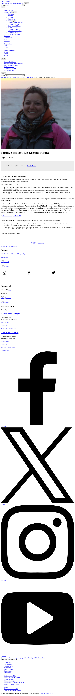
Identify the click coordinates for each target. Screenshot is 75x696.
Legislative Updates (10, 676)
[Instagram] (4, 274)
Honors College (12, 27)
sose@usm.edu (5, 262)
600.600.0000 (5, 302)
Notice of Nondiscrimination (12, 677)
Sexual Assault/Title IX (11, 689)
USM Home (4, 77)
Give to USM (5, 350)
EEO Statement (8, 669)
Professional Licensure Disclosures (14, 682)
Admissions (7, 12)
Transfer (10, 15)
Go (24, 5)
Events (6, 53)
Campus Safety (8, 666)
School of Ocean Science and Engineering (20, 77)
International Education (14, 31)
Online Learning (13, 32)
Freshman (11, 14)
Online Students (9, 67)
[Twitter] (53, 274)
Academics (7, 21)
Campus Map (5, 257)
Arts (5, 39)
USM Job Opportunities (37, 243)
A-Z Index (7, 663)
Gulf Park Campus (9, 332)
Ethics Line (7, 672)
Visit (5, 45)
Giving (6, 55)
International (11, 19)
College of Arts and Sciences (9, 246)
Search (3, 73)
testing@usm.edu (6, 298)
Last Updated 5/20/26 (46, 693)
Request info (8, 44)
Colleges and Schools (14, 26)
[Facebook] (29, 274)
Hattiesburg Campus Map (8, 328)
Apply (6, 47)
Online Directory (9, 679)
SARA (6, 687)
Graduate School (13, 29)
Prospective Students (10, 62)
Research (7, 36)
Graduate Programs (13, 24)
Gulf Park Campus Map (8, 347)
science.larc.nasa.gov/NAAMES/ (11, 216)
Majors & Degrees (9, 50)
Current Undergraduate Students (13, 63)
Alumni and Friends (10, 68)
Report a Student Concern (11, 684)
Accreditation (8, 664)
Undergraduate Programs (15, 22)
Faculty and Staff (9, 70)
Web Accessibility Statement (12, 690)
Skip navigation (5, 1)
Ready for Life (8, 10)
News (6, 52)
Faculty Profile (31, 166)
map (10, 290)
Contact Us (4, 325)
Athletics (7, 41)
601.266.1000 (5, 322)
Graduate (10, 17)
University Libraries (14, 34)
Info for (3, 58)
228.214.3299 (5, 266)
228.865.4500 (5, 341)
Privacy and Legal (9, 681)
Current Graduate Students (12, 65)
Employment (8, 671)
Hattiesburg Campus (10, 313)
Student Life (8, 37)
